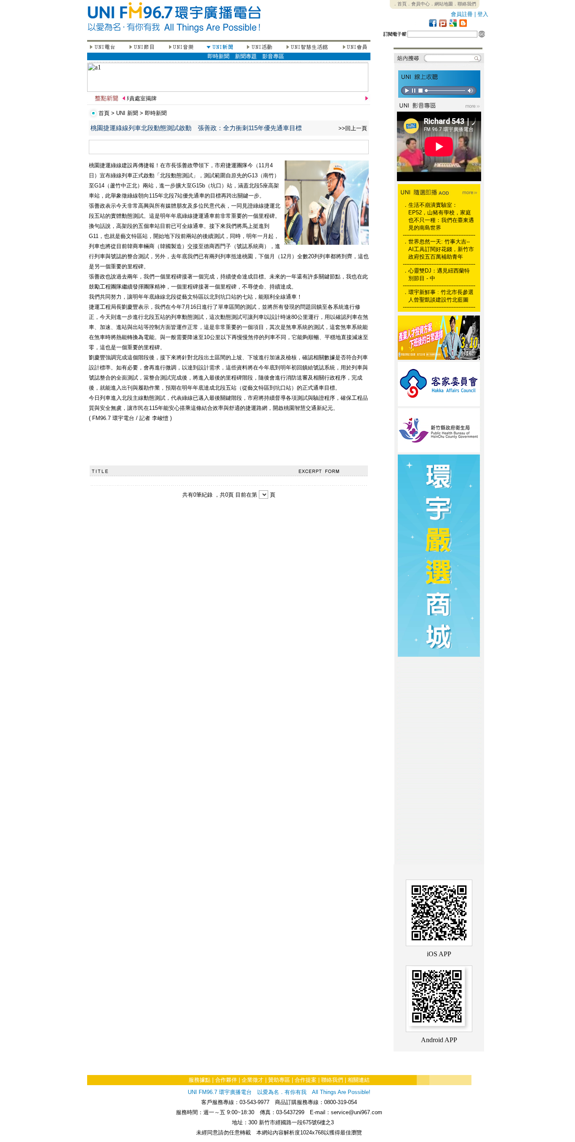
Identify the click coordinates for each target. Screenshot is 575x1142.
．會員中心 (418, 3)
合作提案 (306, 1080)
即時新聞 (218, 56)
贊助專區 (279, 1080)
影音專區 (273, 56)
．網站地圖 (441, 3)
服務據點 (199, 1080)
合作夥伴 (226, 1080)
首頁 (103, 113)
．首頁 (400, 3)
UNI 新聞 (127, 113)
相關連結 (359, 1080)
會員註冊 (462, 14)
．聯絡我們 (464, 3)
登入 (482, 14)
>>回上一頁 (352, 128)
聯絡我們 (332, 1080)
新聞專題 (246, 56)
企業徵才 (253, 1080)
